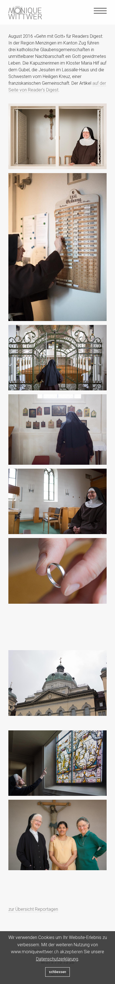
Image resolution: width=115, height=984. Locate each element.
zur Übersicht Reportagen (33, 909)
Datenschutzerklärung (57, 959)
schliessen (57, 972)
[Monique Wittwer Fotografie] (25, 12)
